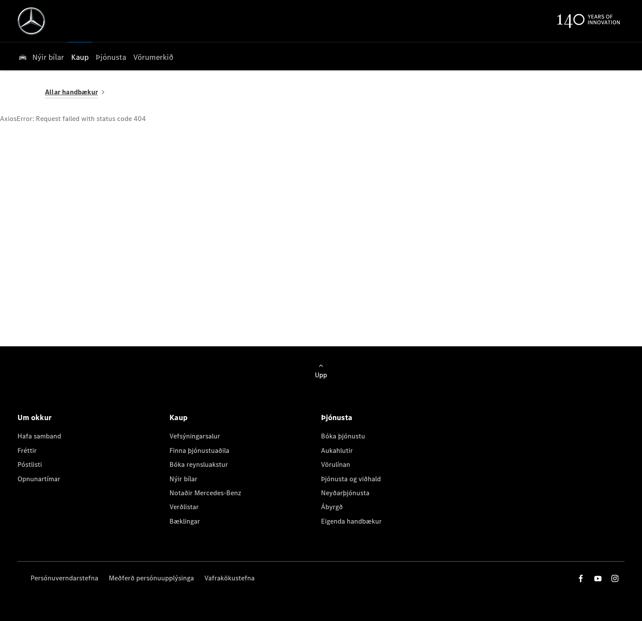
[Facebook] (581, 578)
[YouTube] (598, 578)
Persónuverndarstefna (64, 578)
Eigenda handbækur (351, 521)
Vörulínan (335, 464)
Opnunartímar (38, 478)
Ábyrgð (332, 506)
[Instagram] (615, 578)
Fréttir (27, 450)
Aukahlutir (337, 450)
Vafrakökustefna (229, 578)
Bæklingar (184, 521)
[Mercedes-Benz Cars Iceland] (31, 21)
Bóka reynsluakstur (198, 464)
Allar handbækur (71, 92)
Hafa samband (39, 436)
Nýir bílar (183, 478)
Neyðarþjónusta (345, 492)
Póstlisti (29, 464)
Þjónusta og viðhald (351, 478)
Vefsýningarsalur (194, 436)
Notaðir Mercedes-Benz (205, 492)
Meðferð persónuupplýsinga (151, 578)
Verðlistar (184, 506)
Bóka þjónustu (343, 436)
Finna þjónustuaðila (199, 450)
